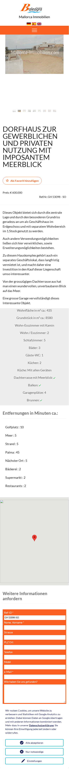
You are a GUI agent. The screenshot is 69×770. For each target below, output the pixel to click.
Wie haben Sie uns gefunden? (20, 681)
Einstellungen (34, 760)
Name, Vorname (14, 622)
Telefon (8, 652)
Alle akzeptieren (34, 742)
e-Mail (8, 671)
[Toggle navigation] (34, 30)
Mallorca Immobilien (34, 17)
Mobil (7, 662)
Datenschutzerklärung (41, 725)
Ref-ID (8, 612)
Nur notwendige (34, 751)
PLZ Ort (8, 642)
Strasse (8, 632)
